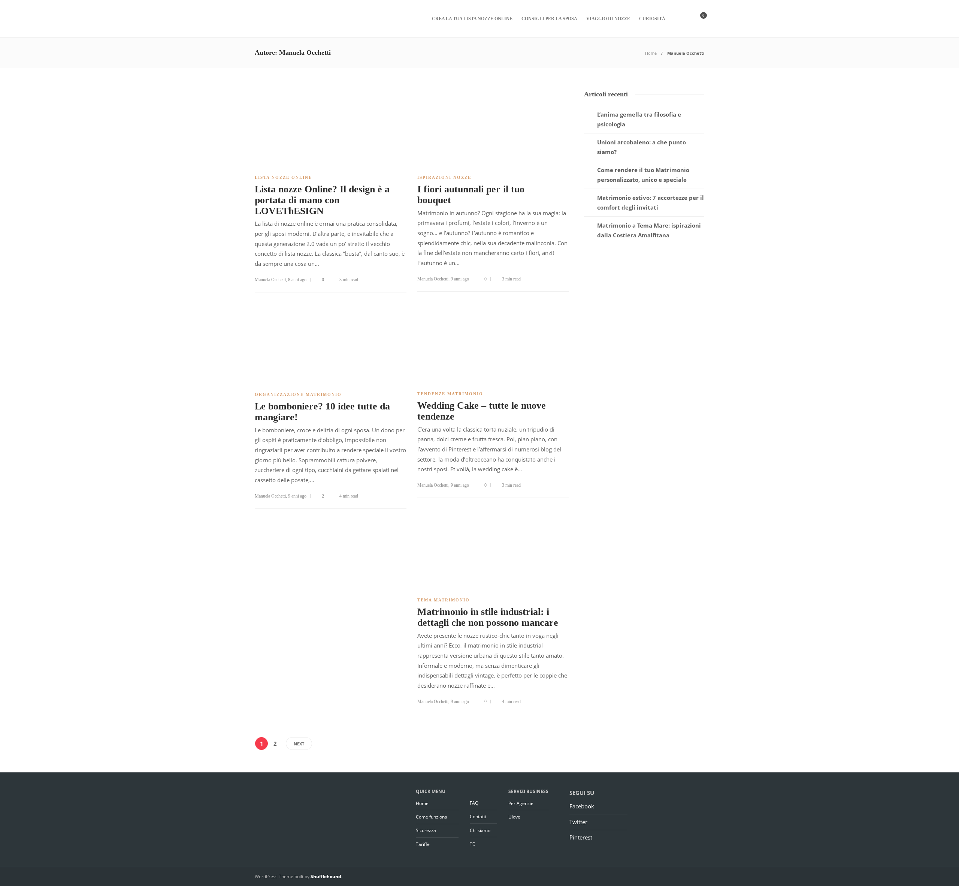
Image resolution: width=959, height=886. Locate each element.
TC (472, 844)
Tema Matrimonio (443, 600)
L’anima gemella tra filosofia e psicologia (639, 119)
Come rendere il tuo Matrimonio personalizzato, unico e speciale (643, 174)
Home (651, 53)
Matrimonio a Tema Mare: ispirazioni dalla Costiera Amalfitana (649, 230)
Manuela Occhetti (270, 279)
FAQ (474, 803)
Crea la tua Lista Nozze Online (472, 18)
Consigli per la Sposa (549, 18)
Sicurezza (426, 830)
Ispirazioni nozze (444, 177)
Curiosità (652, 18)
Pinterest (580, 837)
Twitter (578, 822)
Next (299, 744)
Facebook (581, 806)
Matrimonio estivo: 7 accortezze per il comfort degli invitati (650, 202)
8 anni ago (297, 279)
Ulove (514, 817)
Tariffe (423, 844)
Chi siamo (480, 830)
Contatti (478, 816)
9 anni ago (460, 279)
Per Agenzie (520, 803)
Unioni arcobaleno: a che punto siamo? (641, 147)
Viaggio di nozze (608, 18)
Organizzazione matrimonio (298, 394)
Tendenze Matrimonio (450, 393)
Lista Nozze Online (283, 177)
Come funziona (431, 817)
